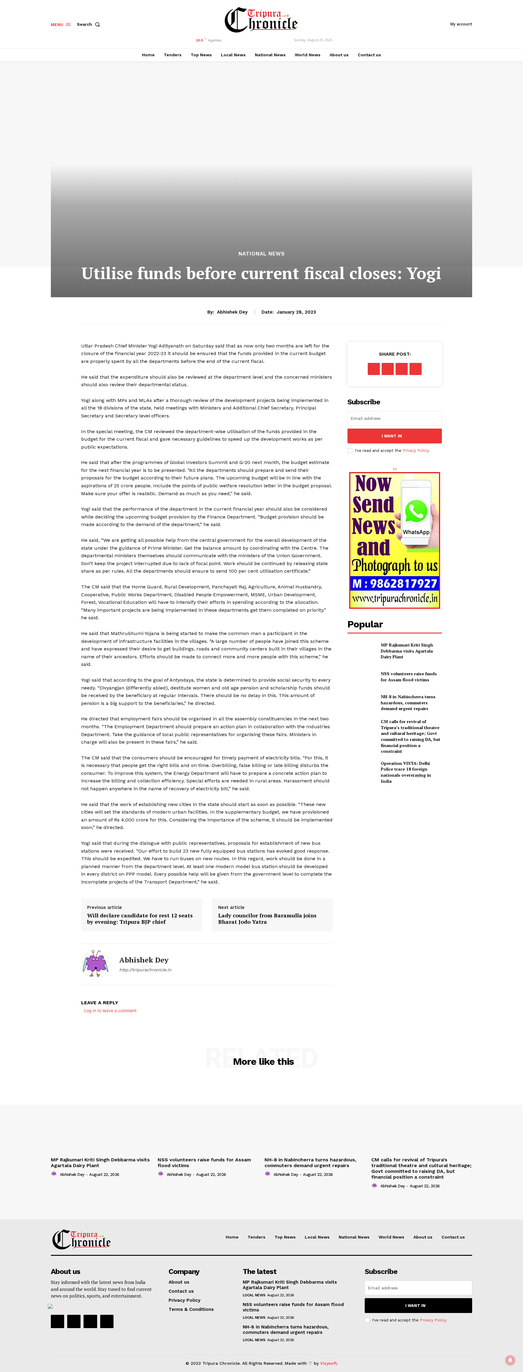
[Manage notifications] (510, 1360)
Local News (254, 1295)
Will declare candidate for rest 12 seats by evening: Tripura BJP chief (140, 918)
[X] (388, 369)
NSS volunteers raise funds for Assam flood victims (409, 677)
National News (261, 253)
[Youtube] (106, 1321)
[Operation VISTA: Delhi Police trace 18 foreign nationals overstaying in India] (361, 770)
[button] (89, 24)
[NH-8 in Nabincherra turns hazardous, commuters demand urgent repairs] (361, 702)
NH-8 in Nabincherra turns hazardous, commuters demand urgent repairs (408, 702)
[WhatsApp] (416, 369)
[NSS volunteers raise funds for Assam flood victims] (361, 676)
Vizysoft (328, 1363)
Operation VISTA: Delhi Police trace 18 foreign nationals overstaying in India (406, 772)
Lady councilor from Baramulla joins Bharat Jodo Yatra (267, 918)
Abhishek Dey (232, 312)
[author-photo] (55, 1174)
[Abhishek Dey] (95, 964)
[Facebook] (374, 369)
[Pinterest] (402, 369)
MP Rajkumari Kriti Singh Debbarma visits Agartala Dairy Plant (407, 651)
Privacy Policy (416, 450)
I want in (392, 436)
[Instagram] (74, 1321)
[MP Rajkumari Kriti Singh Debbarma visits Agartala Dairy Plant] (361, 651)
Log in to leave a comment (110, 1010)
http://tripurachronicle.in (145, 969)
